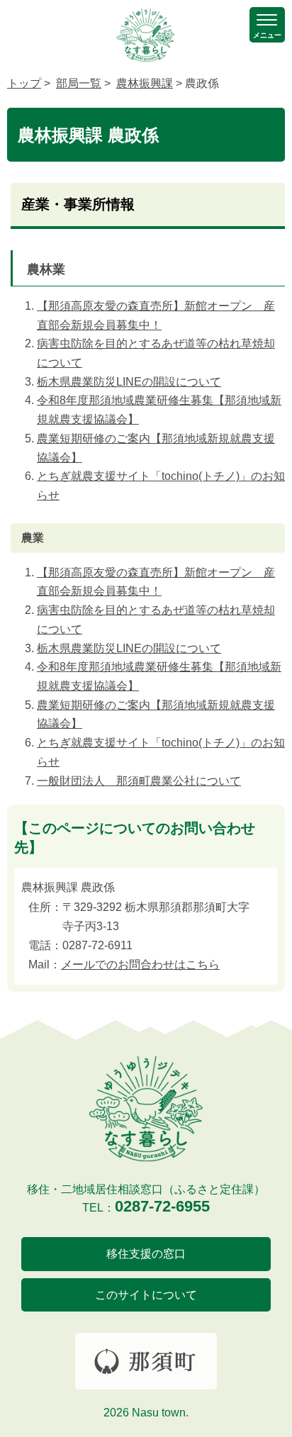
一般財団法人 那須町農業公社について (139, 781)
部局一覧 (78, 83)
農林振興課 (144, 83)
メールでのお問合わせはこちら (140, 964)
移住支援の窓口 (146, 1254)
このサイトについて (146, 1295)
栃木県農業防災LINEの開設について (129, 382)
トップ (24, 83)
